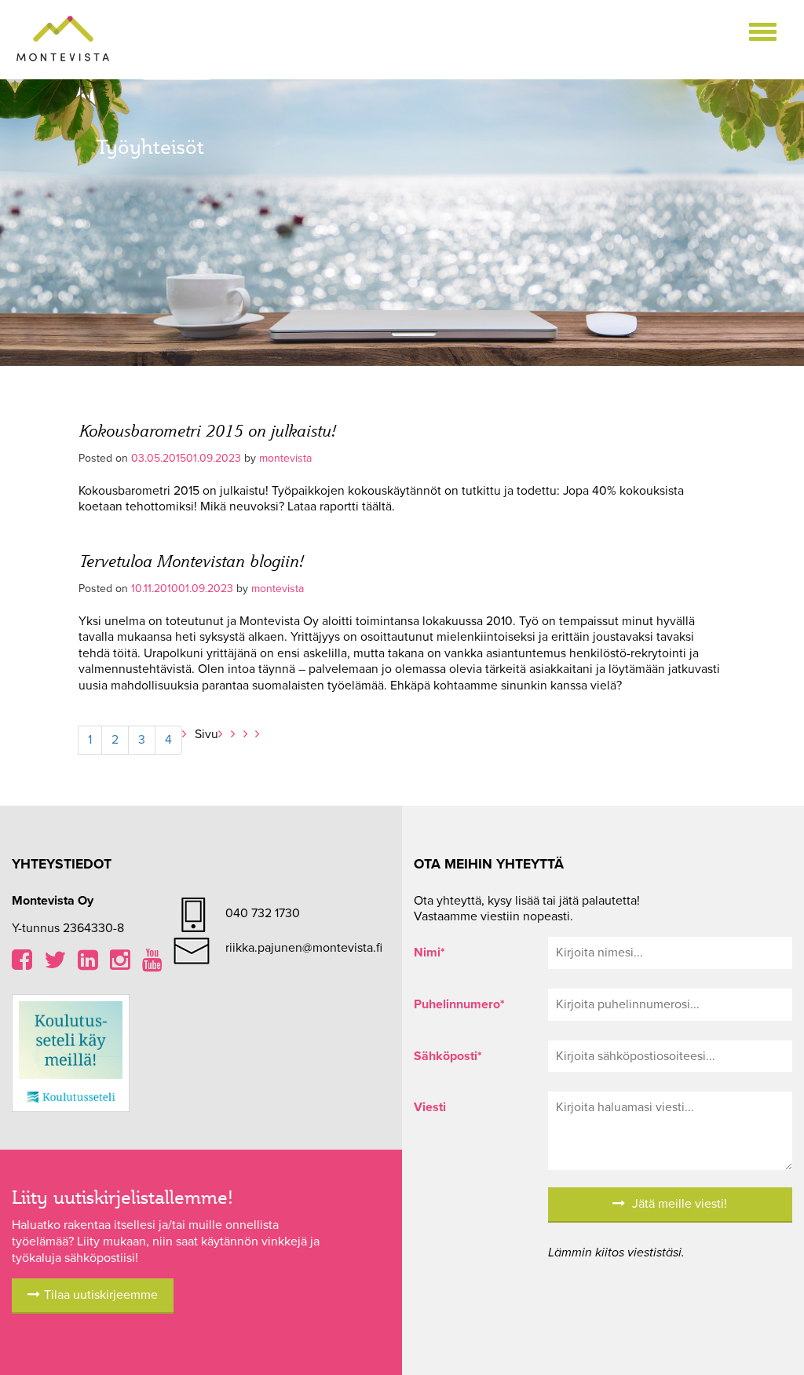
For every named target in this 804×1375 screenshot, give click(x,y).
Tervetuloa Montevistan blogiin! (191, 560)
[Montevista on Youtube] (152, 964)
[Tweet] (55, 964)
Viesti (430, 1107)
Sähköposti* (448, 1056)
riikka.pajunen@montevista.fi (303, 948)
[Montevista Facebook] (22, 964)
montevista (285, 458)
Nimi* (429, 952)
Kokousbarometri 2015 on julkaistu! (207, 430)
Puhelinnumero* (459, 1004)
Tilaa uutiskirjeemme (101, 1295)
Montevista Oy (63, 39)
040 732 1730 (262, 913)
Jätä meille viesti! (678, 1204)
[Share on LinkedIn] (88, 964)
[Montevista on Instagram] (120, 964)
